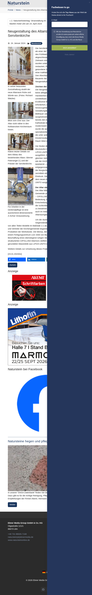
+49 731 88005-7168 (17, 534)
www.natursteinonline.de (19, 540)
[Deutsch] (43, 572)
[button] (17, 259)
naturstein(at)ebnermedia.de (20, 537)
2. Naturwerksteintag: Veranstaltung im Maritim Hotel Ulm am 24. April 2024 (28, 22)
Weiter (12, 504)
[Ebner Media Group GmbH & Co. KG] (18, 3)
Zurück (13, 265)
